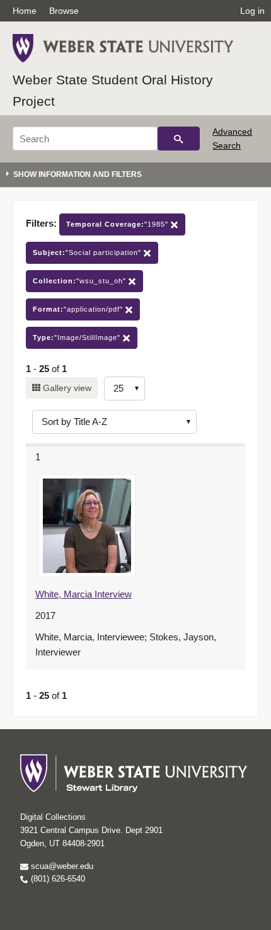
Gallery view (65, 388)
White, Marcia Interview (83, 594)
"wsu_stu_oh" (81, 281)
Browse (64, 11)
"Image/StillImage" (78, 337)
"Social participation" (88, 252)
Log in (252, 11)
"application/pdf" (79, 309)
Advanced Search (232, 138)
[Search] (179, 138)
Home (25, 11)
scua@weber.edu (60, 866)
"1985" (118, 224)
